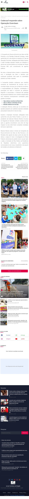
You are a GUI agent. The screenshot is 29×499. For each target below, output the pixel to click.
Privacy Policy (22, 492)
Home (4, 492)
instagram (8, 338)
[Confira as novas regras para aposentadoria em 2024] (3, 302)
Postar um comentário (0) (14, 271)
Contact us (15, 492)
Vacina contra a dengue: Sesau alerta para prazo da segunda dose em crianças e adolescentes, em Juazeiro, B (18, 393)
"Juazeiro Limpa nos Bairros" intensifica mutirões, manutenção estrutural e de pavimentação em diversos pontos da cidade (13, 444)
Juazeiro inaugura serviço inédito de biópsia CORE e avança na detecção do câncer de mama (18, 419)
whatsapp (23, 335)
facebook (8, 335)
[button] (27, 2)
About (9, 492)
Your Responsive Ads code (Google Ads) (14, 366)
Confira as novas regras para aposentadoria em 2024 (17, 300)
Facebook (10, 158)
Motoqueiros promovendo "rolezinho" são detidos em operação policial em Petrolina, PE (17, 322)
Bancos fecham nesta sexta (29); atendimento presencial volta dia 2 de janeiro (18, 307)
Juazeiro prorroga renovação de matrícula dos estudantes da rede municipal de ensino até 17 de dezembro (14, 226)
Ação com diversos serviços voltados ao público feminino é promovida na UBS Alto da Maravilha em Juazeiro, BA (18, 410)
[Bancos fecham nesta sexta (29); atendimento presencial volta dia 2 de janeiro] (3, 309)
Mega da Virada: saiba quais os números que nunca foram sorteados (18, 314)
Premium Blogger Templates (17, 495)
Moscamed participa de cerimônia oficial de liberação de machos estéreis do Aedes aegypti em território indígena (14, 200)
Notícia (9, 16)
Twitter (16, 158)
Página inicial (4, 16)
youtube (23, 338)
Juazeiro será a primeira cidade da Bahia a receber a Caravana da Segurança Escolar (17, 402)
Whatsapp (19, 158)
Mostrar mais (25, 176)
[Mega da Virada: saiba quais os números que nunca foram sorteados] (3, 315)
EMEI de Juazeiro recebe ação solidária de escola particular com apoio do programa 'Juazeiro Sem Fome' (13, 251)
